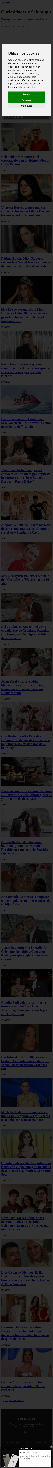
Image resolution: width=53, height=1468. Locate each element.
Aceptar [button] (26, 94)
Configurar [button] (26, 106)
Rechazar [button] (26, 100)
